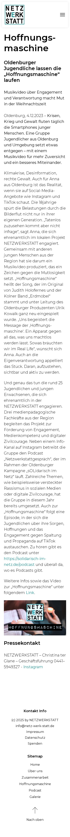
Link (30, 592)
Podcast (35, 790)
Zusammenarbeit (35, 777)
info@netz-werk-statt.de (35, 726)
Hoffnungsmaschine (35, 784)
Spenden (35, 743)
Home (35, 764)
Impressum (35, 732)
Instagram (33, 667)
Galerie (35, 797)
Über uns (35, 771)
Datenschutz (35, 738)
